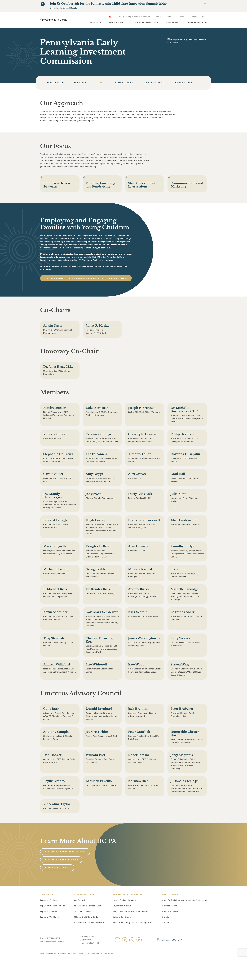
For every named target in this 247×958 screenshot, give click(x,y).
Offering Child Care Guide (86, 917)
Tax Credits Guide (82, 911)
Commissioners (124, 83)
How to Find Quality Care (124, 900)
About (158, 17)
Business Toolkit (184, 83)
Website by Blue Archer (102, 953)
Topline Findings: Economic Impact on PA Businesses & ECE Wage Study (86, 278)
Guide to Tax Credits (122, 917)
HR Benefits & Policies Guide (87, 906)
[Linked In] (139, 939)
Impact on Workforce (49, 917)
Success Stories (169, 906)
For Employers (117, 22)
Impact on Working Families (52, 906)
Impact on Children (48, 911)
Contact (194, 17)
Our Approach (55, 83)
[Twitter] (124, 939)
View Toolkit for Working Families (65, 852)
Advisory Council (153, 83)
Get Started (79, 900)
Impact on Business (49, 900)
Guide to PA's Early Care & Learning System (133, 922)
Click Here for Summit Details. (63, 8)
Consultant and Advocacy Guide (89, 922)
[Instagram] (131, 939)
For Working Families (145, 22)
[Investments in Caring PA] (53, 20)
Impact (101, 83)
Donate (181, 17)
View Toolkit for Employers (61, 860)
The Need (94, 22)
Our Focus (80, 83)
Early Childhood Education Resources (130, 911)
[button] (100, 24)
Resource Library (170, 911)
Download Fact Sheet (57, 868)
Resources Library (197, 22)
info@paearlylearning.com (52, 941)
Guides (169, 17)
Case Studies (172, 22)
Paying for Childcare (122, 906)
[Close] (204, 3)
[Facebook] (117, 939)
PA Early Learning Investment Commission (134, 17)
